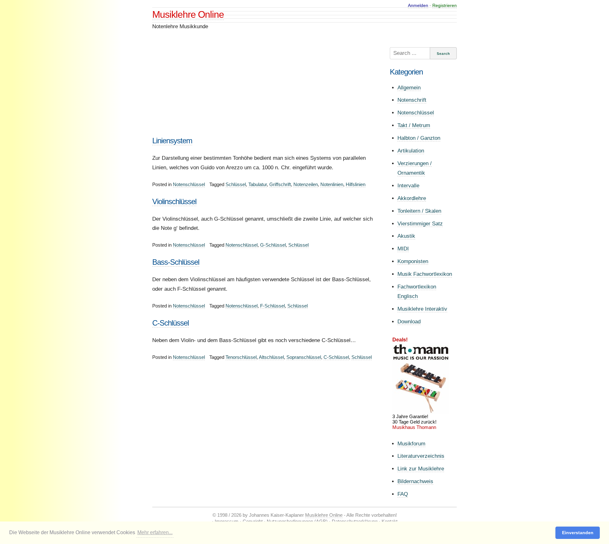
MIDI (403, 249)
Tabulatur (257, 184)
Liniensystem (172, 140)
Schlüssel (236, 184)
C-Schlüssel (170, 323)
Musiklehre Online (188, 14)
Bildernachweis (415, 481)
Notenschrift (411, 100)
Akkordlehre (411, 198)
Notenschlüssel (189, 184)
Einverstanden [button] (577, 532)
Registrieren (444, 5)
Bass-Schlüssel (175, 262)
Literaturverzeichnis (420, 456)
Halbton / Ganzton (418, 138)
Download (409, 322)
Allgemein (409, 88)
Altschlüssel (271, 357)
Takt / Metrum (413, 125)
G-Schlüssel (273, 245)
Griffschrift (280, 184)
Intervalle (408, 186)
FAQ (402, 494)
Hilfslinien (355, 184)
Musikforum (411, 444)
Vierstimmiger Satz (420, 224)
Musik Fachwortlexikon (424, 274)
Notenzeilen (305, 184)
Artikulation (410, 151)
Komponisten (412, 261)
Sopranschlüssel (303, 357)
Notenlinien (331, 184)
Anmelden (418, 5)
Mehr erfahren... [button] (155, 532)
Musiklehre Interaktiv (422, 309)
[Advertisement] (264, 91)
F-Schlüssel (272, 305)
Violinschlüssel (174, 201)
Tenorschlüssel (241, 357)
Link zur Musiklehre (420, 469)
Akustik (406, 236)
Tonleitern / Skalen (419, 211)
